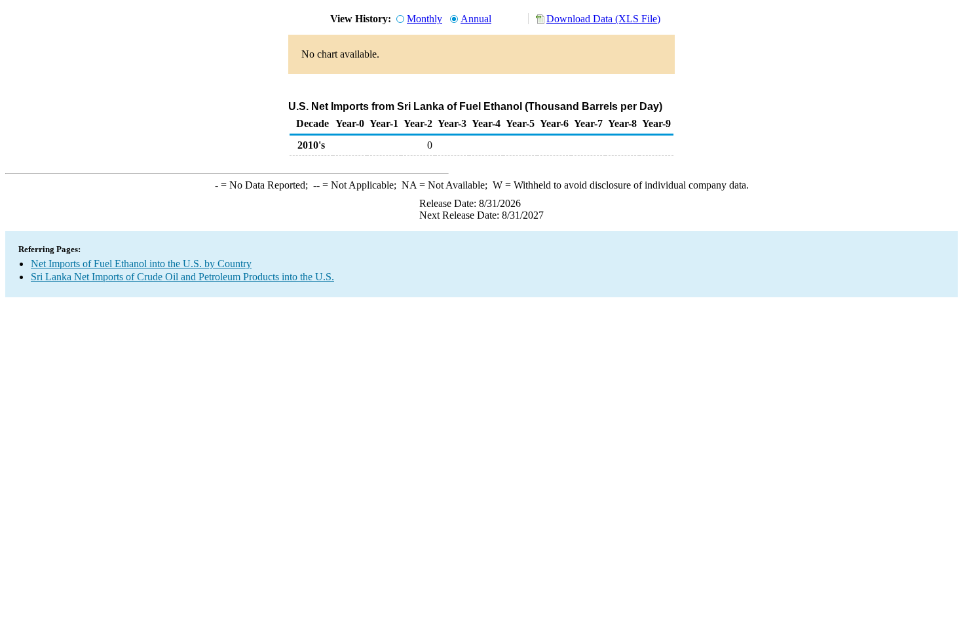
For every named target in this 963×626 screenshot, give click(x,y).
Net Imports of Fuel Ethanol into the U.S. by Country (141, 263)
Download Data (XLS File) (603, 18)
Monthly (424, 18)
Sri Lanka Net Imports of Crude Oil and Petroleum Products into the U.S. (182, 276)
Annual (476, 18)
